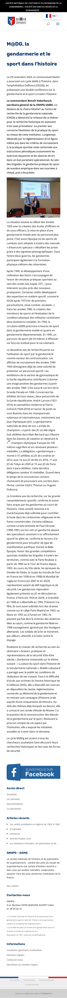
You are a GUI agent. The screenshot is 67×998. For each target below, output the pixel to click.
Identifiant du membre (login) (22, 964)
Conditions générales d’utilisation (24, 950)
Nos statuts (13, 885)
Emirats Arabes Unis (20, 838)
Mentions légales (15, 954)
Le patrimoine (14, 808)
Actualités (12, 794)
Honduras (15, 833)
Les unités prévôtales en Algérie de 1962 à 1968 (35, 824)
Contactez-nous (15, 959)
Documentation (15, 803)
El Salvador (15, 829)
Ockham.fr (47, 993)
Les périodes (13, 799)
